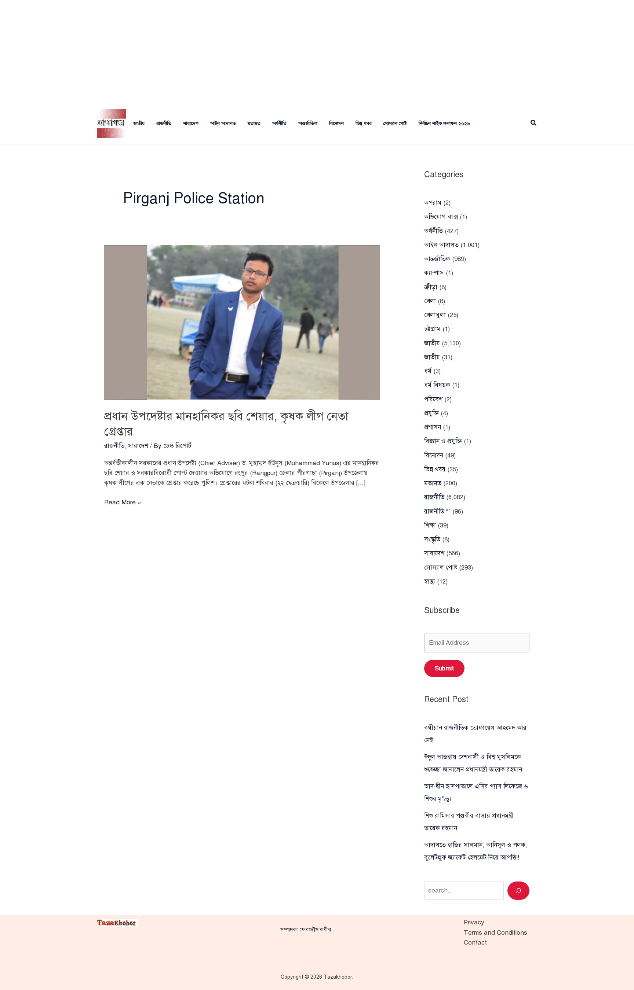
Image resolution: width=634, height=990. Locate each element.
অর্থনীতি (279, 123)
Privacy (474, 922)
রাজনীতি (163, 123)
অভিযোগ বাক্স (441, 217)
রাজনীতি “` (437, 511)
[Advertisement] (317, 51)
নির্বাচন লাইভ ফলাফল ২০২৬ (444, 123)
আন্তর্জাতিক (307, 123)
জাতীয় (432, 357)
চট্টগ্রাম (432, 329)
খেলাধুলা (435, 315)
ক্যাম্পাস (434, 273)
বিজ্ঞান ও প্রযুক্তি (443, 441)
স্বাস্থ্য (429, 581)
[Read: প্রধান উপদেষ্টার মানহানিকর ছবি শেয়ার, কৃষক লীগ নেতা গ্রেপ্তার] (242, 321)
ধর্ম (427, 371)
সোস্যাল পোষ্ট (395, 123)
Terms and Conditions (495, 932)
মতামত (254, 123)
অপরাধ (432, 203)
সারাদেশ (190, 123)
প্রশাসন (432, 427)
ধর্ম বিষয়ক (437, 385)
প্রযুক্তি (431, 413)
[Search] (518, 891)
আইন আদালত (223, 123)
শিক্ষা (430, 525)
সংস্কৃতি (432, 539)
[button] (534, 123)
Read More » (122, 502)
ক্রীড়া (430, 287)
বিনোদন (336, 123)
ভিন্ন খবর (364, 123)
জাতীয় (139, 123)
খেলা (430, 301)
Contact (475, 942)
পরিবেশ (433, 399)
